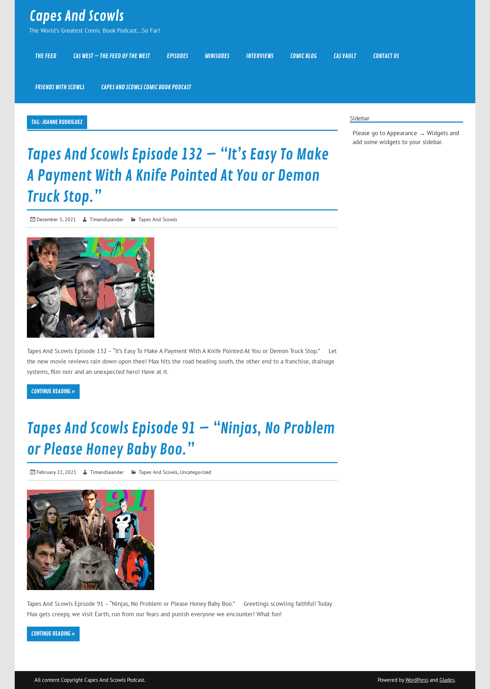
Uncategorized (195, 472)
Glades (446, 679)
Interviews (259, 56)
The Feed (45, 56)
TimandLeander (106, 219)
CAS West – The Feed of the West (111, 56)
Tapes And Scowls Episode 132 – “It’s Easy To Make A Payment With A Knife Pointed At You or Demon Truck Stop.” (178, 175)
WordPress (416, 679)
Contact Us (386, 56)
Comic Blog (303, 56)
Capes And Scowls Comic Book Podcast (146, 87)
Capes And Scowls (76, 16)
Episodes (177, 56)
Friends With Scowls (59, 87)
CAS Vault (345, 56)
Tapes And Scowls (157, 219)
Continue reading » (53, 391)
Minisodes (217, 56)
